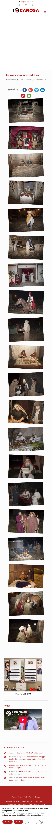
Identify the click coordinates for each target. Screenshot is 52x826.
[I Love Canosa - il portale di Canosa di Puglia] (26, 10)
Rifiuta (18, 822)
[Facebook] (19, 5)
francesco (13, 765)
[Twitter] (26, 5)
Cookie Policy (28, 797)
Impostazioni (31, 822)
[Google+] (22, 5)
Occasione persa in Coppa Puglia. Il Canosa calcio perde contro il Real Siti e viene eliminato (27, 759)
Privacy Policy (17, 797)
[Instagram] (32, 5)
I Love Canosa (24, 80)
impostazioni (36, 815)
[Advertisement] (26, 41)
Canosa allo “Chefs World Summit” (30, 753)
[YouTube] (29, 5)
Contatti (37, 797)
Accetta (7, 822)
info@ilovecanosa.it (27, 2)
